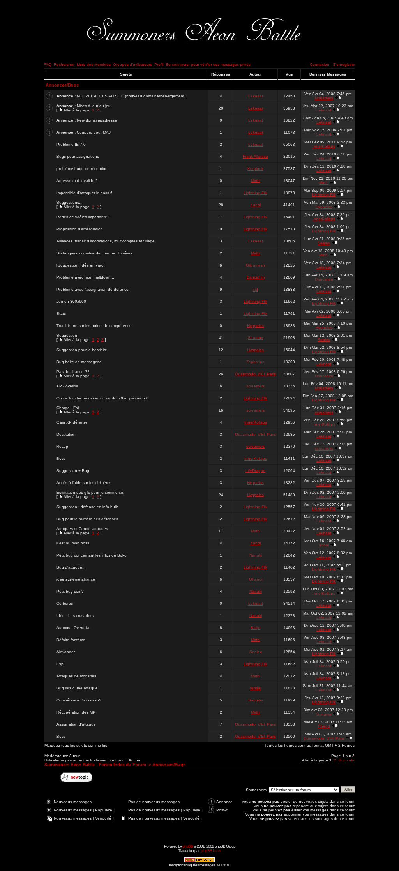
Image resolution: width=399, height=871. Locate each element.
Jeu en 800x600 (71, 301)
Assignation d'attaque (76, 724)
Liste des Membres (94, 64)
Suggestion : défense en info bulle (87, 507)
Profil (158, 64)
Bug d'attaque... (71, 567)
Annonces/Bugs (62, 85)
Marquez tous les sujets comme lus (75, 745)
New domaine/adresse (97, 120)
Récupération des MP (75, 712)
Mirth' (255, 180)
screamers (324, 98)
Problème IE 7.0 (71, 144)
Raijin (255, 627)
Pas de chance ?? (73, 371)
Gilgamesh (255, 265)
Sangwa (255, 700)
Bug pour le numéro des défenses (87, 519)
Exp (60, 664)
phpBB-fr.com (211, 850)
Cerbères (64, 603)
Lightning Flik (255, 193)
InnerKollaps (323, 146)
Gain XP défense (72, 422)
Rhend (324, 726)
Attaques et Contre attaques (82, 528)
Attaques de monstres (76, 676)
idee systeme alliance (75, 579)
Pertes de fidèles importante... (83, 217)
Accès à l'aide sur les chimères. (84, 483)
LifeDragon (255, 470)
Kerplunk (255, 168)
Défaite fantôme (70, 640)
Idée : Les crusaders (75, 615)
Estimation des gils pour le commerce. (90, 492)
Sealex (324, 243)
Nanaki (255, 555)
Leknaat (255, 96)
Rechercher (64, 64)
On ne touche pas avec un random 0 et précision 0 (102, 398)
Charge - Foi (67, 408)
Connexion (319, 64)
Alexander (65, 652)
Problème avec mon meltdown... (85, 277)
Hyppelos (324, 207)
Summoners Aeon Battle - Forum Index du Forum (95, 764)
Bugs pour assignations (77, 156)
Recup (62, 446)
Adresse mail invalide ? (77, 180)
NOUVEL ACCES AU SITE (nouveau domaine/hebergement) (131, 96)
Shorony (255, 338)
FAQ (47, 64)
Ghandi (255, 579)
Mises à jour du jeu (94, 106)
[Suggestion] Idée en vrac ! (81, 265)
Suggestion (66, 335)
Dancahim (256, 277)
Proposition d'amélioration (79, 229)
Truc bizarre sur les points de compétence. (94, 325)
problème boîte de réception (82, 168)
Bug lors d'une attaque (77, 688)
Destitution (66, 434)
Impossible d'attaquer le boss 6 (84, 193)
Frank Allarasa (255, 156)
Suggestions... (69, 202)
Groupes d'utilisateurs (132, 64)
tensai (255, 688)
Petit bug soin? (70, 591)
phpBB (187, 846)
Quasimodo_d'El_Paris (255, 374)
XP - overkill (67, 386)
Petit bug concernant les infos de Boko (91, 555)
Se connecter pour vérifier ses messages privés (208, 64)
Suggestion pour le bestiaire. (82, 350)
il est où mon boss (72, 543)
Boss (60, 458)
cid (255, 289)
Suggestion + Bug (72, 470)
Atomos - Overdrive (73, 627)
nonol (256, 205)
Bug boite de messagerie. (79, 362)
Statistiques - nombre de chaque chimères (94, 253)
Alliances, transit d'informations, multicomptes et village (105, 241)
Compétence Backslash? (78, 700)
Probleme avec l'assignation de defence (92, 289)
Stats (61, 313)
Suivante (347, 760)
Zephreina (255, 362)
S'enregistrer (344, 64)
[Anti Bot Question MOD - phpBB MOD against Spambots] (199, 861)
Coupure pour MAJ (94, 132)
